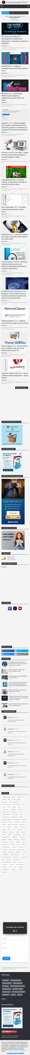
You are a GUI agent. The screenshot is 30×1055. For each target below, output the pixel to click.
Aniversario (19, 797)
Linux (24, 834)
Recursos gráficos (21, 849)
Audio (9, 799)
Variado (10, 867)
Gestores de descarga (12, 824)
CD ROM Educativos (6, 804)
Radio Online (12, 849)
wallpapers (21, 867)
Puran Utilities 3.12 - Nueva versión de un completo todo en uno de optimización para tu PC (14, 348)
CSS (20, 812)
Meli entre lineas (7, 989)
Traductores (5, 864)
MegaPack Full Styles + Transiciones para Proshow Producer (17, 690)
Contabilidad (13, 809)
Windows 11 (21, 869)
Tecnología (8, 859)
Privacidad (14, 847)
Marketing (14, 837)
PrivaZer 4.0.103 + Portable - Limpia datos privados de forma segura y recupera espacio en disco (15, 155)
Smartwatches (24, 857)
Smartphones (16, 857)
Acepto (21, 1053)
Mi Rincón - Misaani (17, 989)
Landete (9, 834)
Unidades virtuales (20, 864)
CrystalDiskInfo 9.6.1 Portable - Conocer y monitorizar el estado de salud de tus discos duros (14, 182)
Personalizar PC (5, 844)
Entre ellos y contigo (16, 980)
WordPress (4, 872)
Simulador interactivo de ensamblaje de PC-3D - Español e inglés (18, 704)
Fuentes (4, 824)
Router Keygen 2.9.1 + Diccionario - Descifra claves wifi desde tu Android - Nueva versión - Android (18, 664)
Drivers (21, 817)
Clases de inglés (16, 804)
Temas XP (14, 862)
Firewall (10, 822)
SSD (3, 859)
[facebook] (8, 651)
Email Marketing (16, 819)
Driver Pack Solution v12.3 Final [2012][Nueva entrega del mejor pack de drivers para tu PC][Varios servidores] (18, 684)
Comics (19, 807)
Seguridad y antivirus (15, 854)
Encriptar (4, 822)
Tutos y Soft (5, 45)
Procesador (21, 847)
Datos (21, 814)
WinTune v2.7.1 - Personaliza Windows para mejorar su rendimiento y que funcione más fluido (13, 96)
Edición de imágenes (6, 819)
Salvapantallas (5, 854)
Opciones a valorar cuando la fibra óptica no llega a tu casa (17, 670)
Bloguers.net (6, 994)
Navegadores (5, 842)
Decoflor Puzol (6, 992)
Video (15, 867)
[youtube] (8, 654)
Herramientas (22, 827)
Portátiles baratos (6, 847)
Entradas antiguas (21, 387)
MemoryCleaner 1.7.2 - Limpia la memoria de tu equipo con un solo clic (15, 322)
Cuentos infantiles (6, 814)
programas (4, 849)
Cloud (8, 807)
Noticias (12, 842)
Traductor (20, 862)
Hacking (15, 827)
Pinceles (13, 844)
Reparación (11, 852)
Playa (18, 844)
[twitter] (21, 651)
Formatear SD (17, 822)
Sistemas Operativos (6, 857)
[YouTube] (20, 610)
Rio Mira (24, 852)
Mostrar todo (15, 19)
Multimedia (16, 839)
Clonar (3, 807)
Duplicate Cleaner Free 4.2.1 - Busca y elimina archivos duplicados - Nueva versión (15, 375)
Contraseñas (20, 809)
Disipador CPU (14, 817)
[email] (21, 654)
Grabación (9, 827)
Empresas (25, 819)
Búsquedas (4, 802)
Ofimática (18, 842)
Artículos (4, 799)
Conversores (14, 812)
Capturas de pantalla (13, 802)
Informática (11, 832)
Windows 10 (13, 869)
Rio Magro (18, 852)
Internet (17, 832)
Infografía (4, 832)
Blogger (19, 799)
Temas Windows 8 (6, 862)
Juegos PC (23, 832)
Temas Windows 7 (17, 859)
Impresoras (19, 829)
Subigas (13, 994)
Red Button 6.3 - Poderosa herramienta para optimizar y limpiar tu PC (15, 68)
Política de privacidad (10, 969)
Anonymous (11, 729)
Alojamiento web (6, 797)
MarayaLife (5, 986)
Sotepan (20, 994)
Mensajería (21, 837)
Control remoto (5, 812)
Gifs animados (22, 824)
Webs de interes (5, 869)
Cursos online (15, 814)
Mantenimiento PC (6, 837)
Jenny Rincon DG (7, 983)
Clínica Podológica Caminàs (17, 986)
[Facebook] (9, 610)
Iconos (13, 829)
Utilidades (4, 867)
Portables (23, 844)
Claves (23, 804)
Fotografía (24, 822)
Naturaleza (23, 839)
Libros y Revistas (16, 834)
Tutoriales (12, 864)
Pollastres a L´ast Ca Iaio (18, 992)
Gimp (3, 827)
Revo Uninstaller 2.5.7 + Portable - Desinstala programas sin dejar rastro (14, 209)
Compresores (5, 809)
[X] (15, 610)
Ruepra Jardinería (18, 983)
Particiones (24, 842)
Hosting (4, 829)
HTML (9, 829)
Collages (14, 807)
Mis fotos (4, 839)
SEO (23, 854)
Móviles (10, 839)
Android (13, 797)
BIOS (14, 799)
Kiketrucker (4, 73)
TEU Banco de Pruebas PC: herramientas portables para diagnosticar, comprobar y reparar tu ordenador (15, 40)
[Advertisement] (15, 406)
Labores (4, 834)
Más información (12, 1053)
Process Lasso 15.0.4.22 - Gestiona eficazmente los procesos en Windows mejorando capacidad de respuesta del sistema (14, 265)
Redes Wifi (4, 852)
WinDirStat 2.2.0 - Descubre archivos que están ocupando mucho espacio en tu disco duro (15, 236)
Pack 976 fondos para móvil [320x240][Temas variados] (18, 676)
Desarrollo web (5, 817)
